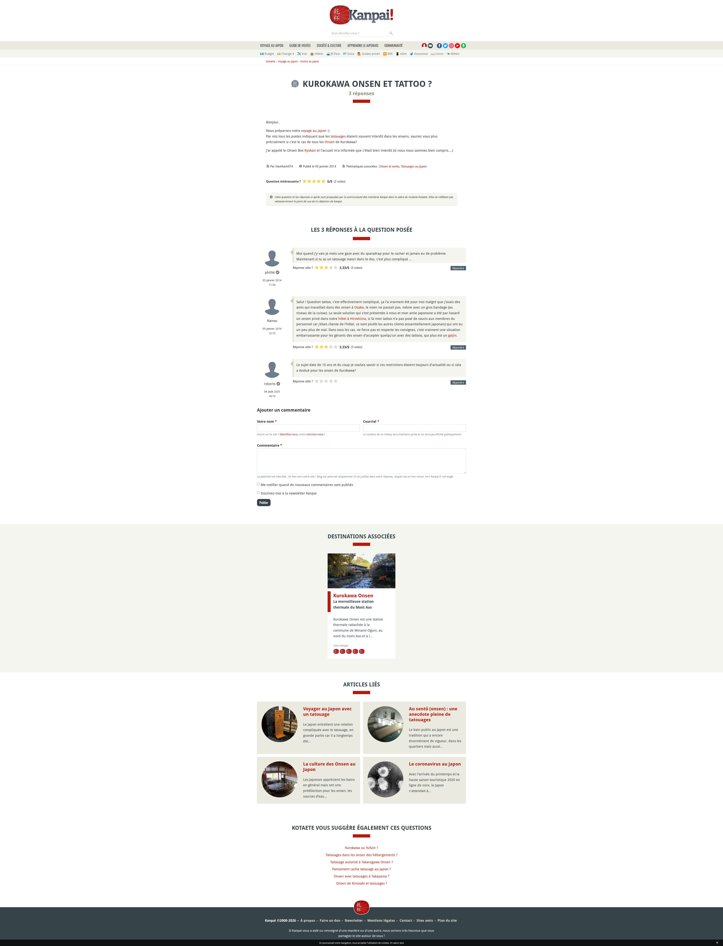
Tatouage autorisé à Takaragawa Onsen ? (361, 862)
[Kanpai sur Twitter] (445, 45)
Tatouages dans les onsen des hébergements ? (361, 855)
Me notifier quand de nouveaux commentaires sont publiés (307, 484)
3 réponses (361, 93)
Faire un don (330, 920)
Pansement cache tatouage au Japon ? (361, 869)
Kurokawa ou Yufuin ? (361, 847)
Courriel (371, 421)
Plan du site (447, 920)
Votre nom (267, 421)
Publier (263, 502)
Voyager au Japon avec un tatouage (327, 711)
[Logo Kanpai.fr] (361, 15)
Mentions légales (381, 920)
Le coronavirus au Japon (435, 764)
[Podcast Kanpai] (463, 45)
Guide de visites (300, 45)
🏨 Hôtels (316, 54)
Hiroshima (358, 318)
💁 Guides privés (368, 54)
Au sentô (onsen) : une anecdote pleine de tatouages (433, 714)
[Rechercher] (391, 33)
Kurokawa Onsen (353, 595)
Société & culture (329, 45)
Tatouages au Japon (414, 166)
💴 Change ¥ (285, 54)
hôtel (342, 318)
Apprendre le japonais (362, 45)
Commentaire (269, 445)
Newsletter (354, 920)
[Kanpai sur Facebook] (439, 45)
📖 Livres (437, 54)
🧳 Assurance (419, 54)
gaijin (452, 335)
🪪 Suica (348, 54)
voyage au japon (313, 130)
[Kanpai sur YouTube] (457, 45)
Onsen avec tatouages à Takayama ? (361, 876)
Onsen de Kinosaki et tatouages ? (361, 883)
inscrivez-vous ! (315, 434)
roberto (269, 383)
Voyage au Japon (271, 45)
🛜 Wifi (388, 54)
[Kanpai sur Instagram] (451, 45)
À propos (307, 920)
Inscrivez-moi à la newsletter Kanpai (289, 493)
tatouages (338, 136)
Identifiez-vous (289, 434)
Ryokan (310, 150)
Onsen (330, 142)
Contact (406, 920)
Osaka (359, 307)
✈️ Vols (302, 54)
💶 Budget (267, 54)
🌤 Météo (452, 54)
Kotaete (270, 61)
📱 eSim (401, 54)
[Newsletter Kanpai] (430, 45)
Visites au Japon (309, 61)
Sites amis (424, 920)
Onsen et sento (389, 166)
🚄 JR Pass (333, 54)
